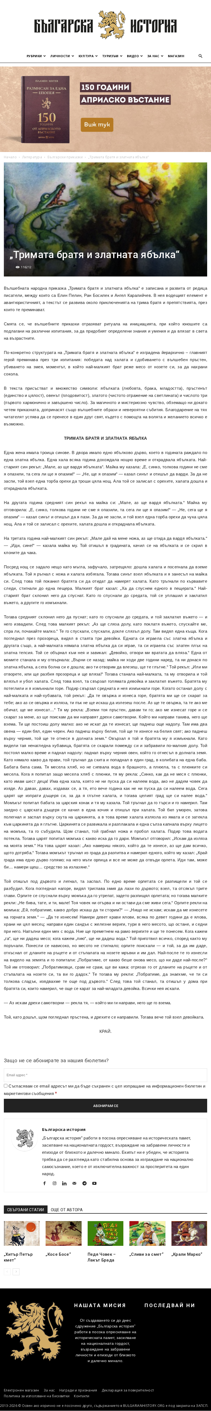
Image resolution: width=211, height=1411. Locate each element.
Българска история (63, 1129)
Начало (10, 157)
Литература (32, 157)
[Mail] (76, 1184)
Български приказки (65, 157)
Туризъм (110, 56)
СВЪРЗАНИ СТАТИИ (25, 1210)
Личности (60, 56)
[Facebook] (46, 1184)
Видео (133, 56)
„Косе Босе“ (58, 1254)
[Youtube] (96, 1184)
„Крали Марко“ (186, 1254)
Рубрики (34, 56)
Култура (86, 56)
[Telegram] (86, 1184)
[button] (200, 56)
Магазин (176, 56)
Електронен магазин (21, 1390)
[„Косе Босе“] (63, 1233)
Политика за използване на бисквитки (37, 1396)
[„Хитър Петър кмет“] (22, 1233)
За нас (153, 56)
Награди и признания (78, 1390)
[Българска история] (105, 24)
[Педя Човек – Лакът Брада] (105, 1233)
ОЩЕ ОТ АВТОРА (67, 1210)
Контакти (82, 1396)
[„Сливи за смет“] (147, 1233)
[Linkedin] (66, 1184)
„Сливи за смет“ (146, 1254)
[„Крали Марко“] (189, 1233)
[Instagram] (56, 1184)
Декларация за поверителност (128, 1390)
